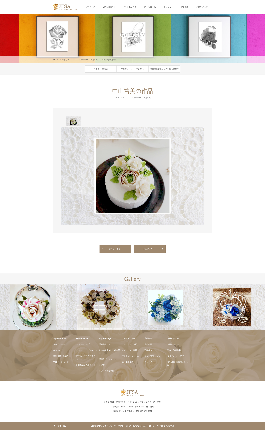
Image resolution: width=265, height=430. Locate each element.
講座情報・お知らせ (62, 356)
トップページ (89, 7)
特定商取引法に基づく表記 (178, 363)
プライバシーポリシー (177, 356)
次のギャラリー (150, 249)
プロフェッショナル (130, 356)
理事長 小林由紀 (101, 69)
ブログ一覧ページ (61, 362)
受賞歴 (102, 365)
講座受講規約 (127, 362)
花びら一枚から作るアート (86, 357)
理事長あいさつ (130, 7)
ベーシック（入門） (130, 344)
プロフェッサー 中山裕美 (132, 69)
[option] (73, 121)
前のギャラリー (115, 249)
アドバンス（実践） (130, 350)
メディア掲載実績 (106, 370)
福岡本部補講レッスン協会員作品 (164, 69)
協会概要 (185, 7)
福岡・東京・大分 (152, 356)
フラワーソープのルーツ (86, 350)
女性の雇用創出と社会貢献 (109, 352)
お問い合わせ (202, 7)
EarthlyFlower (109, 7)
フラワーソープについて (86, 344)
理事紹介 (148, 350)
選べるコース (150, 7)
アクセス (148, 362)
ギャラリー (168, 7)
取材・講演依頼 (174, 350)
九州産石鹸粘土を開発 (85, 365)
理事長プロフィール (107, 359)
